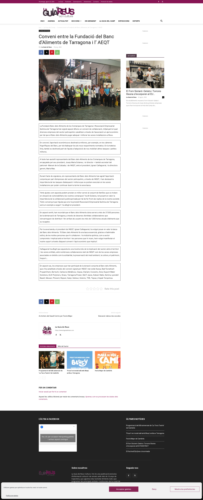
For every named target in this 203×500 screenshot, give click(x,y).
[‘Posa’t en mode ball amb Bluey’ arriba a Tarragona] (79, 360)
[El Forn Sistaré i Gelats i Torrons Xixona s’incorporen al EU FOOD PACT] (145, 74)
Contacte (96, 1)
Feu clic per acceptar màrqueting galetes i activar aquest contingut (58, 438)
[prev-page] (40, 377)
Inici (42, 21)
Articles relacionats (47, 346)
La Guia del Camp (107, 21)
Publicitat (68, 1)
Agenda (51, 21)
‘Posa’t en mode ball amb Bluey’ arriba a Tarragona (145, 433)
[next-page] (44, 377)
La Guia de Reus (46, 47)
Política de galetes (12, 495)
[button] (161, 21)
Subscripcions (77, 1)
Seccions (75, 21)
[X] (162, 1)
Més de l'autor (63, 346)
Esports (136, 21)
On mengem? (90, 21)
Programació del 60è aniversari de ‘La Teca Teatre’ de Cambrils (145, 426)
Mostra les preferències (185, 489)
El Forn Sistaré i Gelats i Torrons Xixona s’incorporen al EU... (143, 92)
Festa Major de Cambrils (103, 371)
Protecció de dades (106, 1)
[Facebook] (158, 1)
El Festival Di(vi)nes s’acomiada (138, 451)
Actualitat (63, 21)
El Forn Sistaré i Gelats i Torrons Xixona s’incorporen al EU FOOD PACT (140, 445)
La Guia (60, 1)
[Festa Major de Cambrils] (108, 360)
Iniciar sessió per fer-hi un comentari (52, 392)
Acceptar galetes (123, 489)
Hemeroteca (87, 1)
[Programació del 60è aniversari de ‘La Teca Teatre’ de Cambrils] (51, 360)
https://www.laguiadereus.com (64, 330)
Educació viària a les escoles (109, 316)
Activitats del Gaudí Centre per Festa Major (55, 316)
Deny (154, 489)
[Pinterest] (52, 52)
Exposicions (123, 21)
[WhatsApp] (57, 52)
